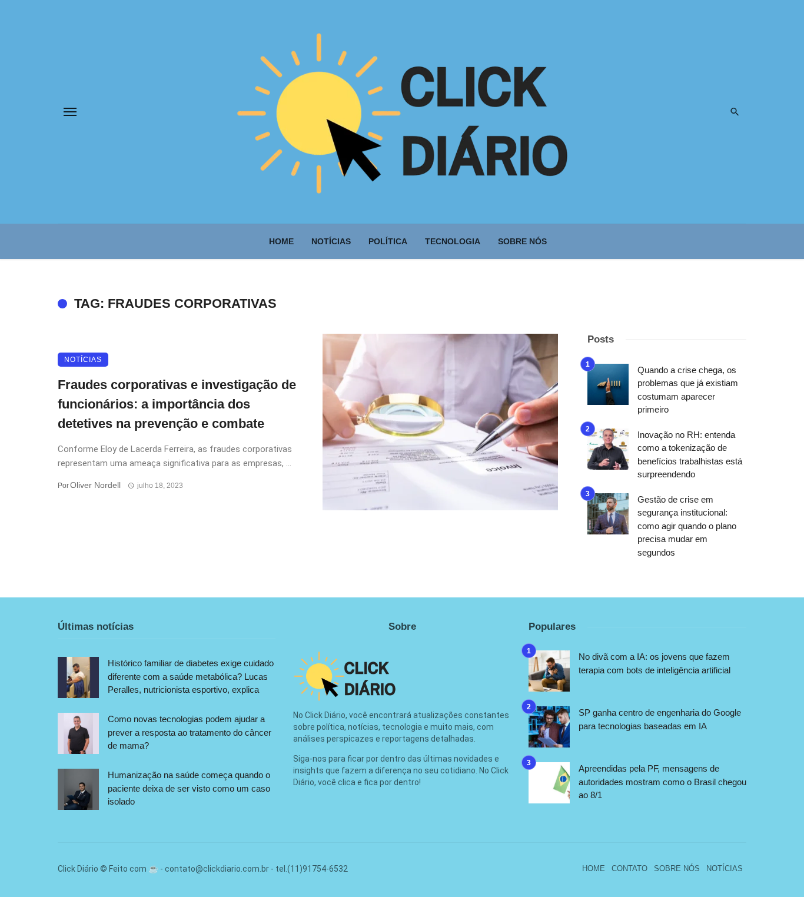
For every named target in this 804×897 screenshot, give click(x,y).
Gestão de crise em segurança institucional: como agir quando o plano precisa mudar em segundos (686, 525)
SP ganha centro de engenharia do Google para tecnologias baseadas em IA (660, 719)
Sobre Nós (522, 241)
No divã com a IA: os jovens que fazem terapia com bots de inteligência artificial (654, 663)
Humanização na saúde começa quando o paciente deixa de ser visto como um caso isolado (189, 788)
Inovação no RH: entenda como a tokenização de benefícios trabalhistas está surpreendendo (689, 455)
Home (281, 241)
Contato (629, 868)
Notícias (331, 241)
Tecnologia (452, 241)
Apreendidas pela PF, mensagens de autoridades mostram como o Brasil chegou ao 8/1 (662, 781)
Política (387, 241)
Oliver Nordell (95, 485)
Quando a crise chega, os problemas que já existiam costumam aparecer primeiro (687, 390)
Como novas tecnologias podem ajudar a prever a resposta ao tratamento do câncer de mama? (189, 732)
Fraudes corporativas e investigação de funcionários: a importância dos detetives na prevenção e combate (177, 404)
